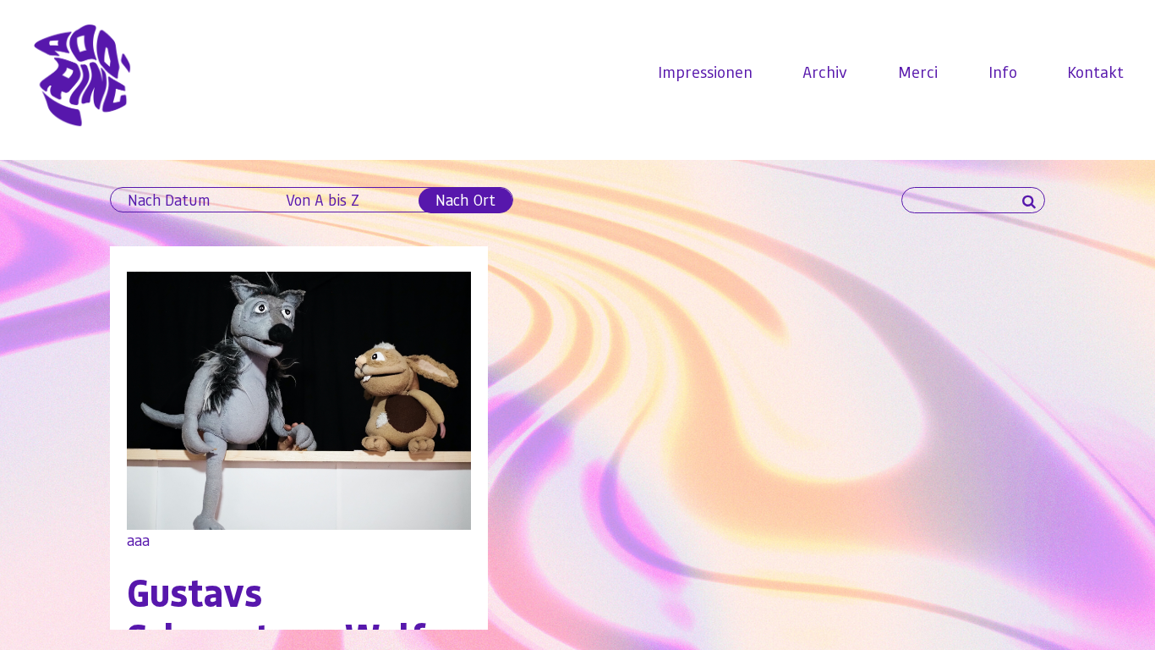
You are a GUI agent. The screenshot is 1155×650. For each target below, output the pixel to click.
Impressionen (705, 71)
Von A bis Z (322, 199)
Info (1002, 71)
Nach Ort (465, 199)
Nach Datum (169, 199)
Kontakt (1095, 71)
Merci (918, 71)
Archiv (824, 71)
